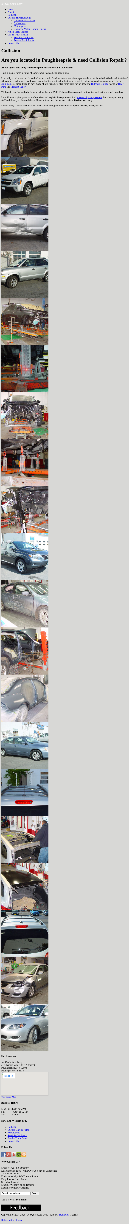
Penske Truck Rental (18, 1138)
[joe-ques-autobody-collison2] (24, 673)
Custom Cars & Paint (18, 1129)
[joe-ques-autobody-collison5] (24, 815)
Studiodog (64, 1214)
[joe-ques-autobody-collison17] (24, 485)
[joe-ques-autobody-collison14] (24, 297)
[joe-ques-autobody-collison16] (24, 438)
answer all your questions (89, 97)
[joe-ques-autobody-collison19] (24, 391)
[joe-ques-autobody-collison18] (24, 344)
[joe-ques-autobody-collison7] (24, 1003)
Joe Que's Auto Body (11, 4)
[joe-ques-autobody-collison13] (24, 862)
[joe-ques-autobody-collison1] (24, 626)
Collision (12, 1127)
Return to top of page (11, 1220)
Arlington (6, 84)
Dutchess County (99, 84)
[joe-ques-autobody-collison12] (24, 250)
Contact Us (13, 1141)
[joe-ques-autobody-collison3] (24, 720)
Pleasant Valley (18, 86)
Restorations (14, 1132)
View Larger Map (8, 1097)
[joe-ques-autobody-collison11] (24, 203)
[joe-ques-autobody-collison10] (24, 155)
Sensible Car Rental (17, 1135)
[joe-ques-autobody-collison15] (24, 532)
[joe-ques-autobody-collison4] (24, 768)
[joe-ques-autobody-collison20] (24, 579)
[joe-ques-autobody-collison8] (24, 1050)
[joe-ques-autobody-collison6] (24, 956)
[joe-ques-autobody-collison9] (24, 909)
